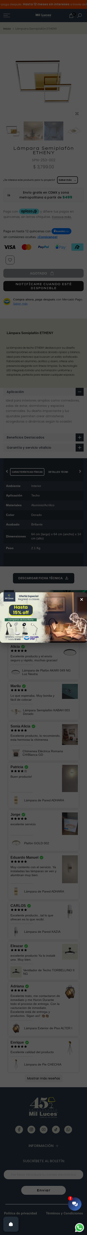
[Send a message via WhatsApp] (79, 1227)
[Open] (11, 1224)
